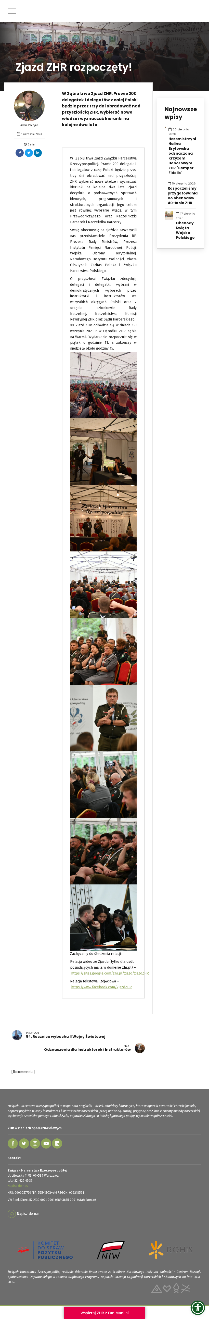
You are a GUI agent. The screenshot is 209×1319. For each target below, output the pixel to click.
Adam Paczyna (29, 125)
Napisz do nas (18, 1186)
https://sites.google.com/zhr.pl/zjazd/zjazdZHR (110, 973)
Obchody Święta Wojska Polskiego (185, 230)
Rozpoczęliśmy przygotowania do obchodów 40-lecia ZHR (183, 195)
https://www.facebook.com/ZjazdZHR (101, 987)
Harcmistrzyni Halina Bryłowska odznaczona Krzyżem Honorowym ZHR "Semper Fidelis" (182, 156)
